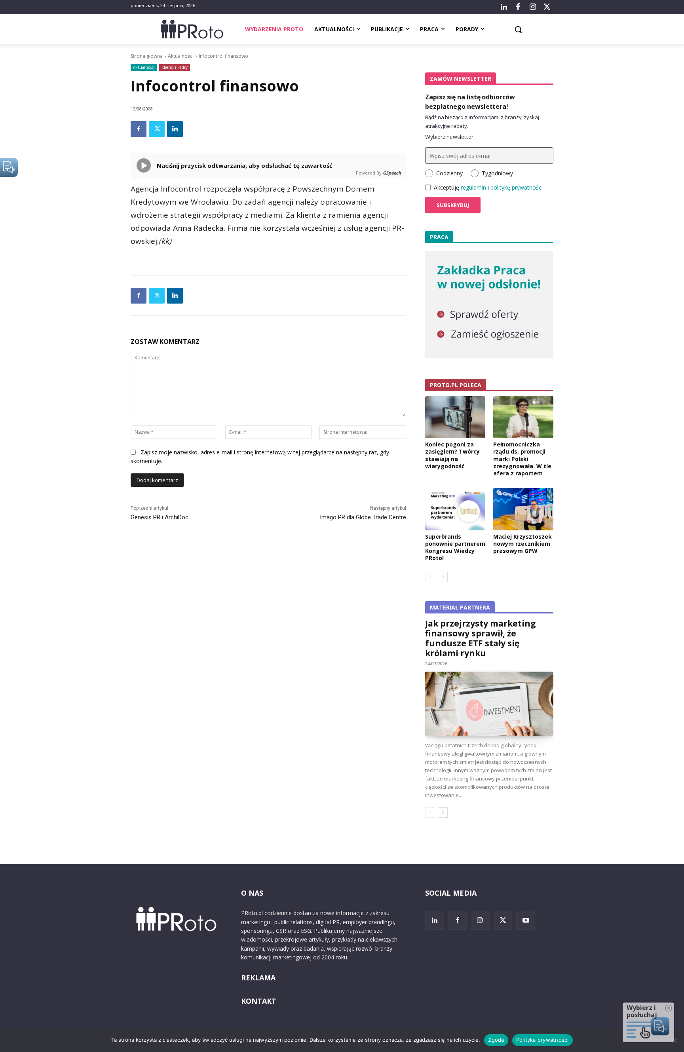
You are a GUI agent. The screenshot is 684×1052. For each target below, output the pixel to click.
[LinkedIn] (504, 7)
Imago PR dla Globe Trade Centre (363, 517)
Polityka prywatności (542, 1040)
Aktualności (181, 56)
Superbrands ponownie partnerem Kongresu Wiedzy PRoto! (455, 547)
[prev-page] (430, 577)
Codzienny (449, 173)
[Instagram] (532, 7)
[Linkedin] (175, 129)
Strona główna (147, 56)
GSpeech (392, 173)
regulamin (473, 187)
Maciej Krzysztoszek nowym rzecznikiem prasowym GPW (522, 543)
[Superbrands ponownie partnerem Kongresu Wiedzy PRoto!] (455, 509)
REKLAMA (258, 977)
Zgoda (496, 1040)
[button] (518, 29)
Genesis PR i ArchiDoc (159, 517)
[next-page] (443, 577)
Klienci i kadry (175, 67)
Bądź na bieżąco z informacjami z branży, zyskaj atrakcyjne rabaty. (482, 121)
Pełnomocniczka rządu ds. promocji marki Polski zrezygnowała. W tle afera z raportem (522, 459)
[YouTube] (525, 920)
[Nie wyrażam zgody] (674, 1040)
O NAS (252, 893)
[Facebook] (518, 7)
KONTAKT (258, 1001)
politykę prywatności (516, 187)
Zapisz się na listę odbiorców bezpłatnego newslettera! (470, 102)
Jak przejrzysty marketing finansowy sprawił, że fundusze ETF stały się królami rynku (480, 638)
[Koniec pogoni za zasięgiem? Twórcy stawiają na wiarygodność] (455, 417)
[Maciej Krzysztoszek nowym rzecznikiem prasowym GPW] (523, 509)
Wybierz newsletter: (450, 137)
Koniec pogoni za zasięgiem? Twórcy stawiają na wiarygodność (452, 455)
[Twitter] (547, 7)
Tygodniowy (497, 173)
